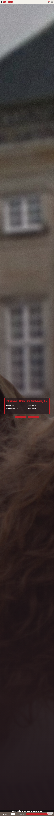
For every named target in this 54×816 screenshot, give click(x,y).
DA (43, 2)
